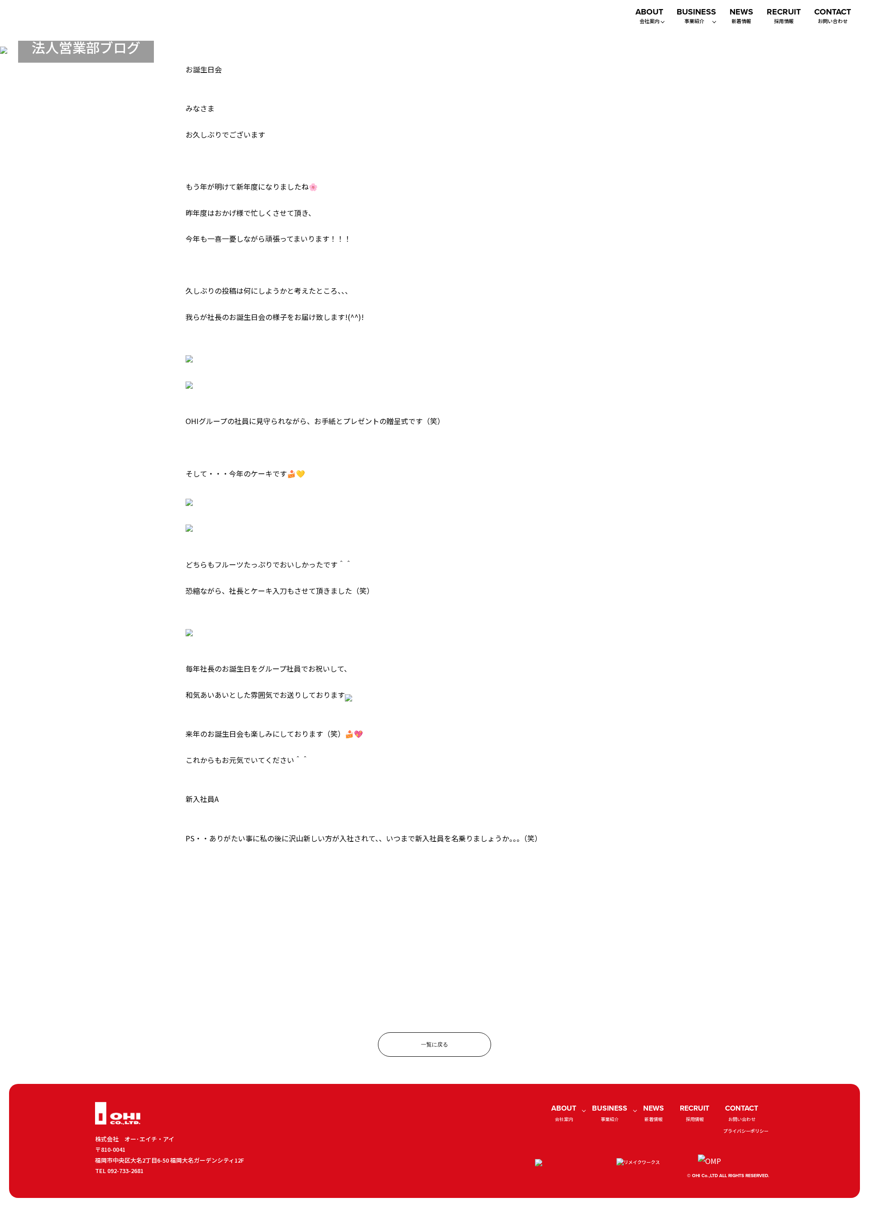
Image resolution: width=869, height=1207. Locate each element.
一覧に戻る (434, 1044)
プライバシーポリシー (746, 1130)
